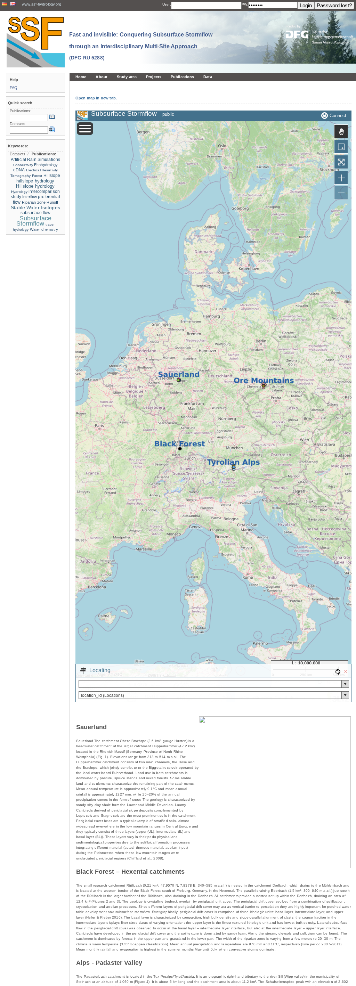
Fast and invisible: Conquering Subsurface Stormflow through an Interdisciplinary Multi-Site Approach (140, 45)
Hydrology (19, 192)
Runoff (52, 202)
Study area (127, 77)
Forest (37, 176)
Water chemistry (44, 229)
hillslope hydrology (35, 181)
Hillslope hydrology (35, 186)
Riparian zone (34, 202)
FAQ (13, 87)
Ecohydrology (46, 165)
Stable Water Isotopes (35, 207)
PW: (245, 4)
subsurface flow (36, 213)
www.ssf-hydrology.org (41, 4)
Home (80, 77)
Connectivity (23, 165)
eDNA (19, 170)
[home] (35, 42)
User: (166, 4)
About (101, 77)
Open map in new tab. (96, 98)
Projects (153, 77)
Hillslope (51, 175)
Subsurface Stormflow (33, 221)
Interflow (29, 197)
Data (207, 77)
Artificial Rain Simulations (35, 159)
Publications (182, 77)
